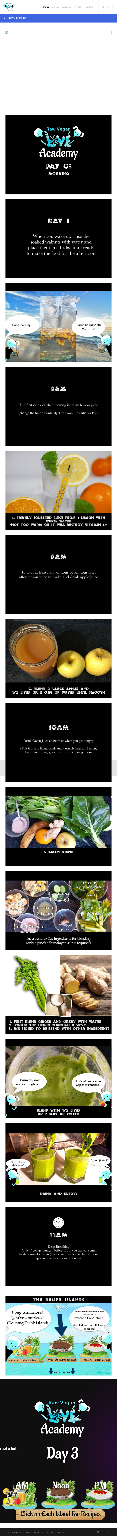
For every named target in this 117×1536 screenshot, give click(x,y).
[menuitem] (46, 7)
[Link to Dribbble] (108, 6)
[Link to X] (103, 6)
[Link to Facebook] (112, 6)
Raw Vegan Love (25, 1532)
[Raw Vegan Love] (9, 7)
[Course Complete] (2, 768)
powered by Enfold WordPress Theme (49, 1532)
